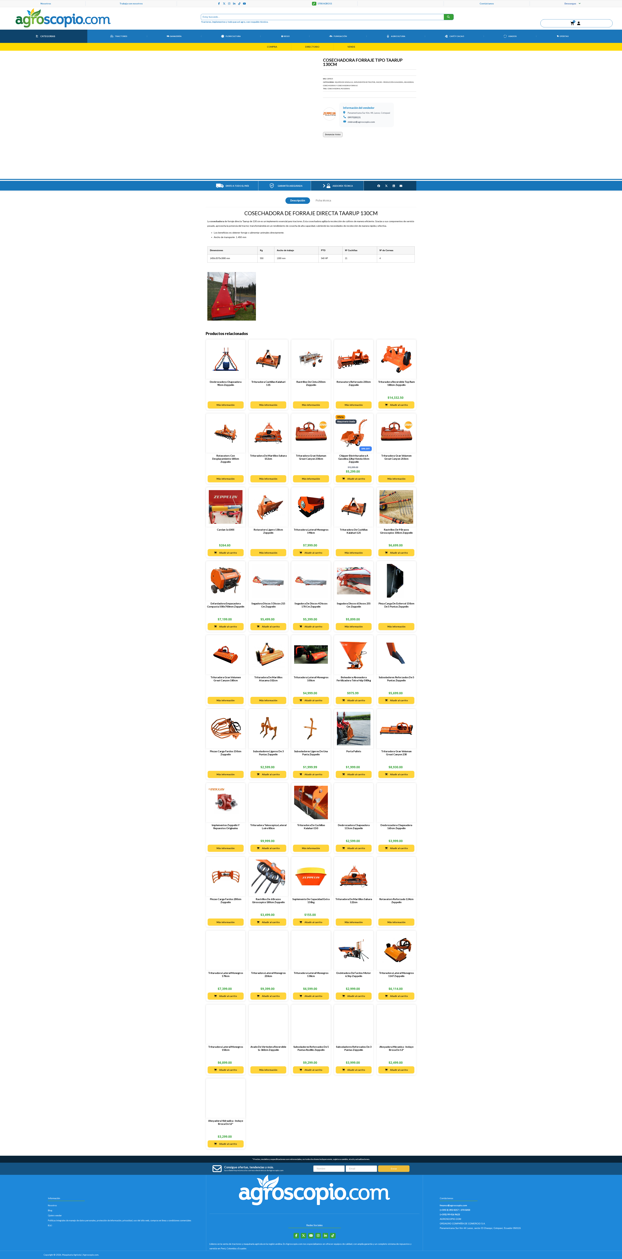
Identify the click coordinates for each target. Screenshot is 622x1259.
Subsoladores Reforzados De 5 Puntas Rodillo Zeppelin (311, 1025)
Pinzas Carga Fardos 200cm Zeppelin (225, 877)
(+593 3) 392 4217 (449, 1186)
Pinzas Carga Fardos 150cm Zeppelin (225, 729)
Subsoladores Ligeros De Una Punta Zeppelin (311, 729)
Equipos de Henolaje (344, 83)
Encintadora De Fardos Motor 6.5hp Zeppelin (353, 951)
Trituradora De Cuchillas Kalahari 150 (311, 803)
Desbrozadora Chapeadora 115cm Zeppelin (354, 803)
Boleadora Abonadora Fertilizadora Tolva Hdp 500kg (354, 655)
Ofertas (564, 37)
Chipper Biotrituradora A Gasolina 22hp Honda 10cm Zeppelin (353, 435)
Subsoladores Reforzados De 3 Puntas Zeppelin (353, 1025)
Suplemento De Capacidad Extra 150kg (310, 877)
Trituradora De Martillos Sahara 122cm (353, 877)
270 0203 (465, 1186)
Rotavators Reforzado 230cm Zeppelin (354, 360)
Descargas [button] (570, 4)
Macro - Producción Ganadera (389, 83)
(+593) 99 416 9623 (450, 1191)
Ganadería (176, 37)
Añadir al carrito (399, 381)
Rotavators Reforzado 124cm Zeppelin (396, 877)
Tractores (121, 37)
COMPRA (272, 47)
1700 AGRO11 (324, 4)
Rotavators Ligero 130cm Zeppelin (268, 507)
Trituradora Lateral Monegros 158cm (225, 1025)
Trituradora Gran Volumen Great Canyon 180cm (225, 655)
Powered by (553, 1226)
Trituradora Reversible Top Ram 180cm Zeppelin (396, 360)
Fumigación (340, 37)
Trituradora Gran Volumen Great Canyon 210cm (396, 434)
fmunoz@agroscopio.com (453, 1181)
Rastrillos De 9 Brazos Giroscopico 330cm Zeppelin (396, 507)
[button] (579, 24)
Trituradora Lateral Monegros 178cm (225, 951)
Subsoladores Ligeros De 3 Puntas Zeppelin (268, 729)
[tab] (297, 177)
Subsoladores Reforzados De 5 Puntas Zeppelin (396, 655)
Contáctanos (487, 3)
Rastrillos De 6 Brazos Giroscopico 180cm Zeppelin (268, 877)
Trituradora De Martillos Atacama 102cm (268, 655)
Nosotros (45, 3)
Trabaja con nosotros (131, 3)
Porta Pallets (353, 727)
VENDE (351, 47)
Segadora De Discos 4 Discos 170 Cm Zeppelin (310, 581)
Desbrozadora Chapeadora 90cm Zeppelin (226, 360)
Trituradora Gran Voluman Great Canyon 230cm (311, 434)
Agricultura (398, 37)
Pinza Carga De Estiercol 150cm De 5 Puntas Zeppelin (396, 581)
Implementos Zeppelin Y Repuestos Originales (225, 803)
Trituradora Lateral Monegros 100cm (311, 655)
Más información (226, 381)
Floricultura (233, 37)
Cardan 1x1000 (225, 505)
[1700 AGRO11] (314, 4)
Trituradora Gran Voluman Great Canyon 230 (396, 729)
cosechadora (217, 197)
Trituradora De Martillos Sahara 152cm (268, 434)
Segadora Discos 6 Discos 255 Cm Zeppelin (354, 581)
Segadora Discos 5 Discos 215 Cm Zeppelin (268, 581)
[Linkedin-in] (234, 4)
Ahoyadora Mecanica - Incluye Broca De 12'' (396, 1025)
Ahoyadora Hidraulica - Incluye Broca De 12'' (225, 1099)
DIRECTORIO (312, 47)
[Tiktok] (239, 4)
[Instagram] (229, 4)
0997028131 (354, 118)
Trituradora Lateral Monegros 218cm (268, 951)
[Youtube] (244, 4)
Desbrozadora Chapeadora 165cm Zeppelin (396, 803)
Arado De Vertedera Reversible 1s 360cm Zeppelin (268, 1025)
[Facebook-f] (219, 4)
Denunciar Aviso (332, 135)
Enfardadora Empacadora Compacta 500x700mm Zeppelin (225, 581)
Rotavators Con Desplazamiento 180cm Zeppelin (225, 435)
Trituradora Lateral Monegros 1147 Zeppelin (396, 951)
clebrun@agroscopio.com (361, 122)
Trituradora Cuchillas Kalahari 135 (268, 360)
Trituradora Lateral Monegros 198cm (311, 507)
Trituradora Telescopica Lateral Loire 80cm (268, 803)
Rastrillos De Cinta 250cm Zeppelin (311, 360)
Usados (512, 37)
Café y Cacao (456, 37)
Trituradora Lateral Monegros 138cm (311, 951)
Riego (286, 37)
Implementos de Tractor (364, 83)
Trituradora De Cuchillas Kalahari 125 (354, 507)
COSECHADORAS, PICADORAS (339, 89)
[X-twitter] (224, 4)
